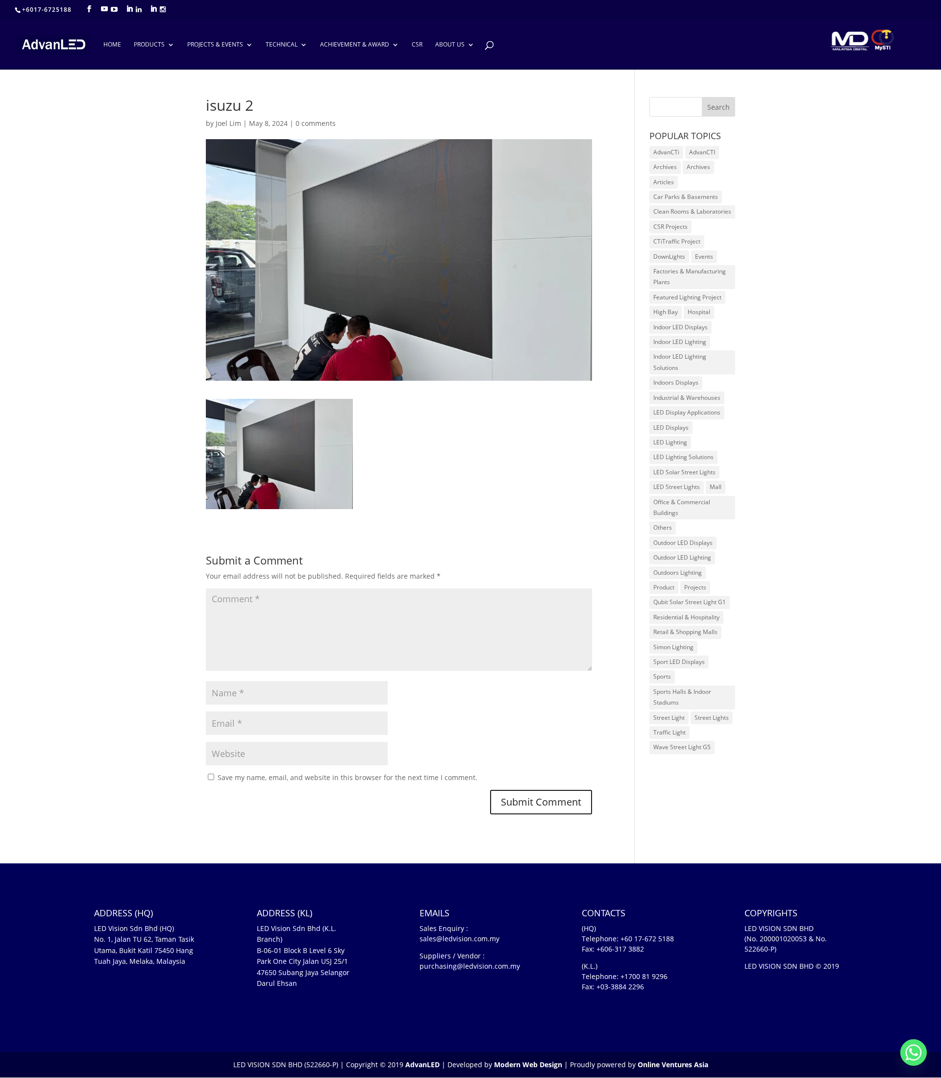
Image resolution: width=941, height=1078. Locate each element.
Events (704, 256)
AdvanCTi (666, 152)
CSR (417, 45)
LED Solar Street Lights (684, 472)
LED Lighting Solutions (683, 457)
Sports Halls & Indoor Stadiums (682, 697)
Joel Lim (228, 123)
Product (663, 587)
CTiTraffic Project (676, 241)
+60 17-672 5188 (647, 938)
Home (112, 45)
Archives (665, 167)
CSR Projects (670, 226)
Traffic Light (669, 732)
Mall (715, 487)
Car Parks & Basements (685, 197)
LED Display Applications (686, 412)
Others (662, 527)
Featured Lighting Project (687, 297)
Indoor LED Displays (680, 327)
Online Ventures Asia (673, 1064)
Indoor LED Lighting (679, 342)
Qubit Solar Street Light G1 (689, 602)
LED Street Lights (676, 487)
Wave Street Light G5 (682, 747)
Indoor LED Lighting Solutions (679, 361)
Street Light (669, 717)
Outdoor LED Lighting (682, 557)
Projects (695, 587)
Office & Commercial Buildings (681, 507)
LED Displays (671, 427)
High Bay (665, 312)
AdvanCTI (702, 152)
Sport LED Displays (679, 662)
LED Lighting (670, 442)
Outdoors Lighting (677, 572)
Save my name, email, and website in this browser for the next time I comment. (347, 777)
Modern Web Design (528, 1064)
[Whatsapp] (913, 1052)
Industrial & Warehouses (686, 397)
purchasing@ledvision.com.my (470, 966)
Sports (662, 676)
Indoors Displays (675, 382)
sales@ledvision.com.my (459, 938)
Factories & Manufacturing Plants (689, 276)
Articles (663, 182)
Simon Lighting (673, 647)
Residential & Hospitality (686, 617)
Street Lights (711, 717)
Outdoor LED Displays (683, 543)
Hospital (699, 312)
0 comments (316, 123)
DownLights (669, 256)
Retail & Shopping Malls (685, 632)
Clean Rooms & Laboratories (692, 211)
